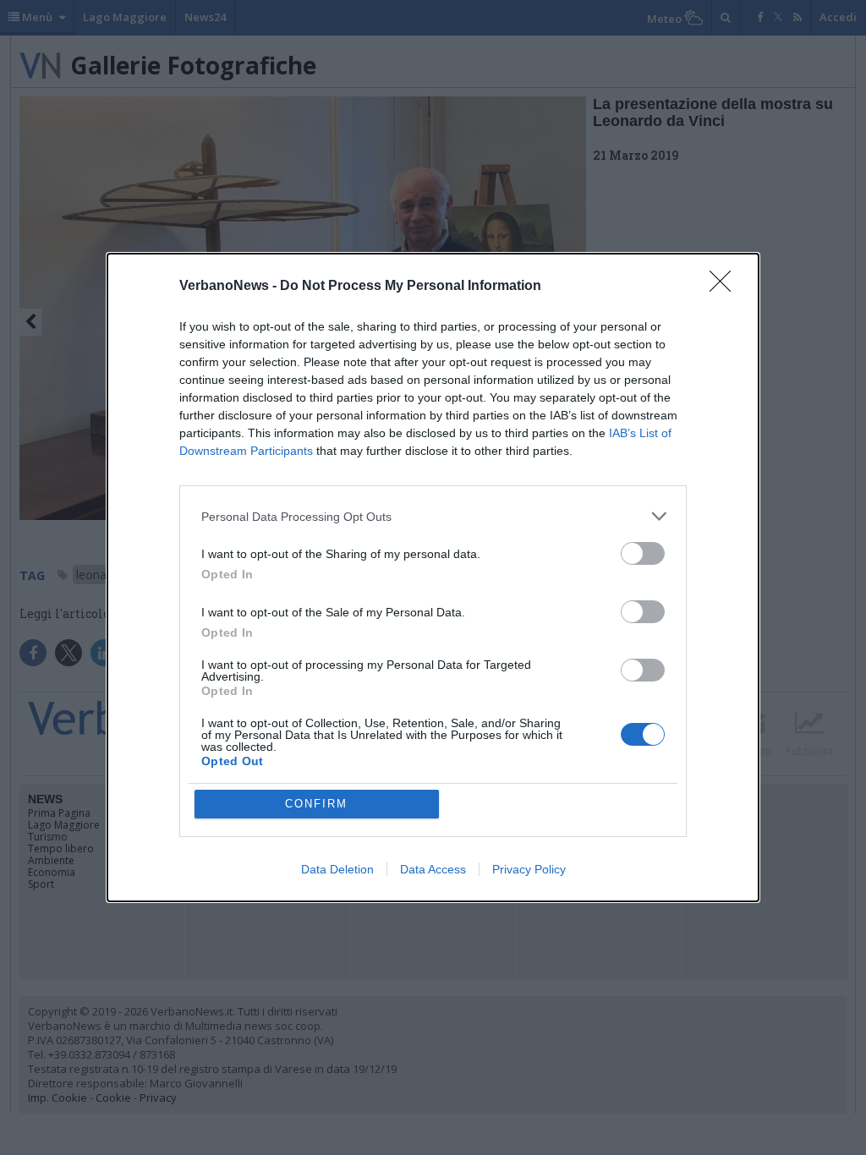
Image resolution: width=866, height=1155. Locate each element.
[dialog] (433, 577)
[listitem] (433, 516)
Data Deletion (337, 869)
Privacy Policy (529, 869)
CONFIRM (316, 803)
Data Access (433, 869)
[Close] (726, 287)
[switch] (643, 553)
